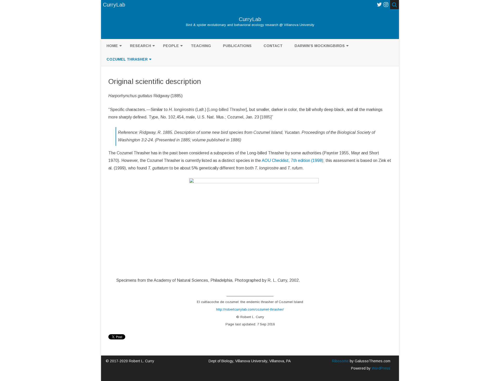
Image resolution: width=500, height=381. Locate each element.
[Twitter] (379, 5)
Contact (273, 46)
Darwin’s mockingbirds (320, 46)
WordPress (380, 368)
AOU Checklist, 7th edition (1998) (292, 160)
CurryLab (250, 19)
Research (140, 46)
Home (112, 46)
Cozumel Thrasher (127, 59)
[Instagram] (386, 5)
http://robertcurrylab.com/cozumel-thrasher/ (250, 309)
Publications (237, 46)
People (171, 46)
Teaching (201, 46)
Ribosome (340, 361)
